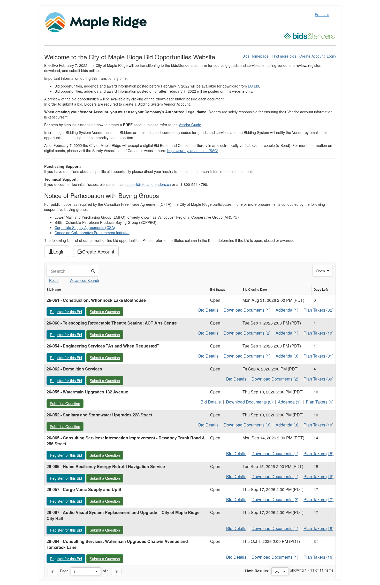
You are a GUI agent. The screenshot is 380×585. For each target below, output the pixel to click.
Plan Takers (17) (318, 499)
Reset (54, 280)
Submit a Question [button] (106, 311)
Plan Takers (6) (319, 402)
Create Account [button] (98, 251)
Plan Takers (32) (318, 310)
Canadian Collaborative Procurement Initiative (92, 232)
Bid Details (208, 310)
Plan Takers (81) (318, 356)
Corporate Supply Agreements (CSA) (85, 227)
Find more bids (284, 56)
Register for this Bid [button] (67, 311)
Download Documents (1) (247, 310)
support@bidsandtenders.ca (148, 184)
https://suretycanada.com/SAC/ (192, 150)
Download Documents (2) (247, 333)
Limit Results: (257, 570)
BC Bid (253, 86)
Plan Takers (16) (318, 476)
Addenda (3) (287, 356)
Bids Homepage (255, 56)
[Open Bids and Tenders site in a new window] (310, 35)
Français (322, 14)
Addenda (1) (287, 310)
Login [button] (59, 251)
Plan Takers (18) (318, 453)
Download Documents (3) (249, 402)
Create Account (312, 56)
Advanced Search (84, 280)
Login (331, 56)
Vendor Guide (190, 124)
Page (64, 570)
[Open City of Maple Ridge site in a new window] (96, 21)
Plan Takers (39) (318, 379)
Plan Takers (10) (318, 333)
